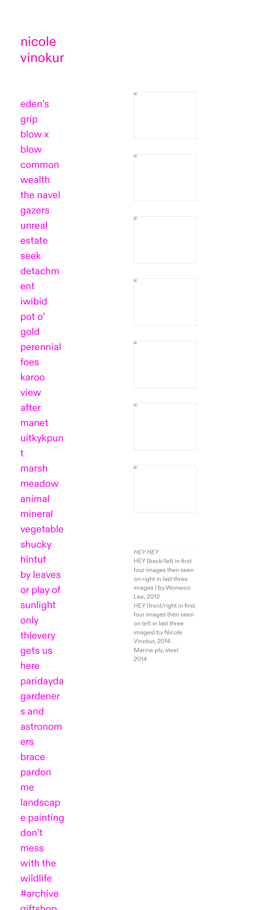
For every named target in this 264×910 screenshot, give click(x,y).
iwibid (33, 301)
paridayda (42, 681)
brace (32, 757)
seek (39, 271)
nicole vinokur (42, 50)
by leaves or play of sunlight (40, 590)
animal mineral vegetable (42, 514)
